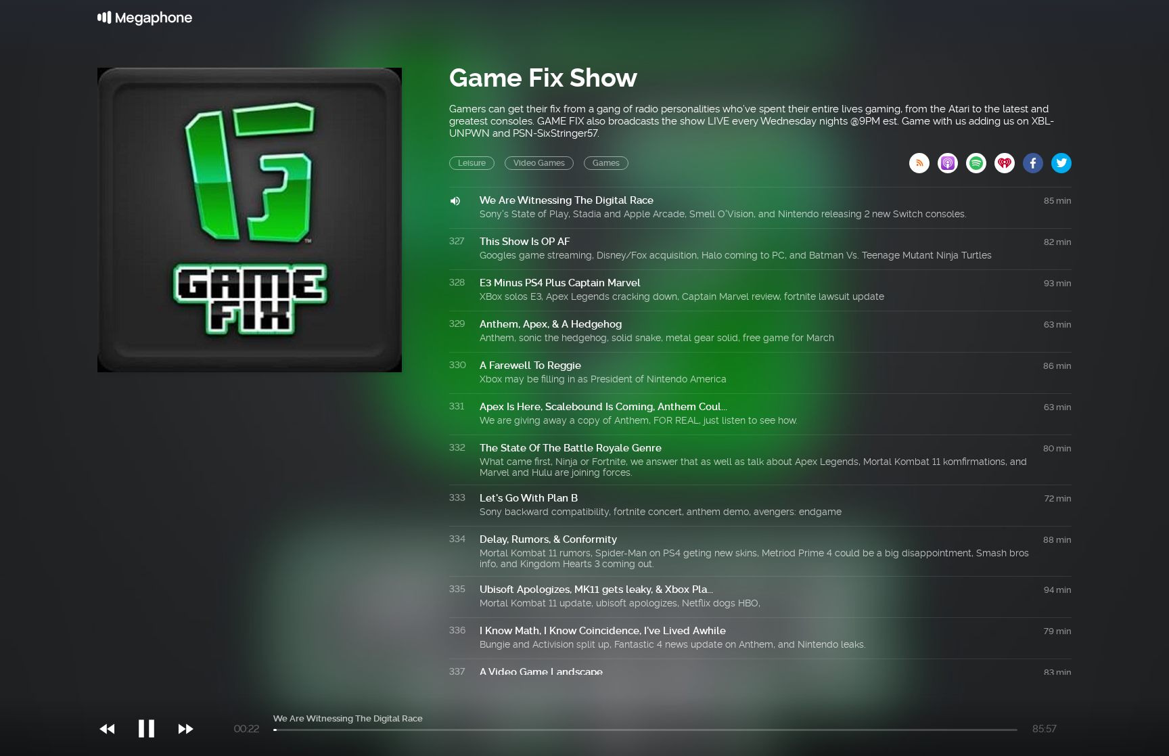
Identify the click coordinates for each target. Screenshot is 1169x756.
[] (153, 701)
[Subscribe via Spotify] (980, 159)
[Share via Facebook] (1037, 159)
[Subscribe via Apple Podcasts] (952, 159)
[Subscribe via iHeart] (1008, 159)
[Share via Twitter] (1061, 159)
